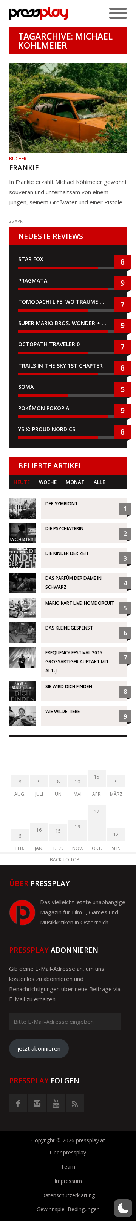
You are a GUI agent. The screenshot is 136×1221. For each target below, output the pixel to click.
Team (68, 1166)
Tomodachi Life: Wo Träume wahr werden (68, 301)
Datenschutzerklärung (68, 1195)
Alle (99, 482)
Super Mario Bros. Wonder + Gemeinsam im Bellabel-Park (68, 323)
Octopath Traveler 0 (49, 344)
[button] (123, 1208)
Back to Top (64, 859)
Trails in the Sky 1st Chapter (61, 365)
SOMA (26, 386)
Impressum (68, 1181)
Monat (75, 482)
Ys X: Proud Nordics (46, 429)
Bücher (17, 158)
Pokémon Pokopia (43, 408)
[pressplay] (38, 13)
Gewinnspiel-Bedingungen (68, 1209)
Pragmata (32, 280)
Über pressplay (68, 1152)
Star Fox (30, 259)
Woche (48, 482)
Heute (22, 482)
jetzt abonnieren (38, 1048)
